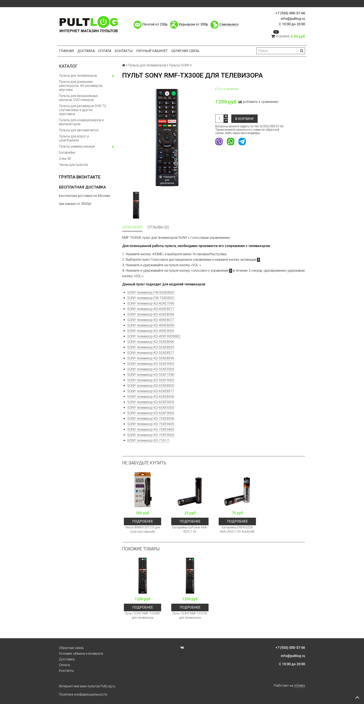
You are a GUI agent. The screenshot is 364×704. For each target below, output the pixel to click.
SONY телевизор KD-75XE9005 (150, 424)
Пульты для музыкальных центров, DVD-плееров (78, 98)
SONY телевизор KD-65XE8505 (150, 386)
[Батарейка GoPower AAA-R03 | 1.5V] (190, 489)
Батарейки (67, 152)
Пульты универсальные (77, 146)
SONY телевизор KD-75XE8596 (150, 418)
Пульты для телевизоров (78, 76)
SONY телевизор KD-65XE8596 (150, 397)
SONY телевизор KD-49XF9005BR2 (153, 336)
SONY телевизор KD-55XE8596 (150, 358)
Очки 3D (65, 159)
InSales (299, 686)
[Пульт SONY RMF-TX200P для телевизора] (142, 575)
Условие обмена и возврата (81, 654)
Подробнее (142, 521)
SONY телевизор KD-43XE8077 (150, 309)
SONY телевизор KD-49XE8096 (150, 325)
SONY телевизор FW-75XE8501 (151, 298)
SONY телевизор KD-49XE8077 (150, 320)
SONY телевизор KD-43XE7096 (150, 303)
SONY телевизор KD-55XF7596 (150, 375)
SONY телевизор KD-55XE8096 (150, 342)
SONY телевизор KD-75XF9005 (150, 435)
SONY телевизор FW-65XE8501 (151, 292)
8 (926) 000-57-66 (272, 126)
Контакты (124, 51)
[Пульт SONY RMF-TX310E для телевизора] (190, 575)
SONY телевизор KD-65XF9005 (150, 413)
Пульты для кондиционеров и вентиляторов (81, 122)
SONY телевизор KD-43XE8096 (150, 314)
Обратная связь (185, 51)
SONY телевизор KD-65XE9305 (150, 408)
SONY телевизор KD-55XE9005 (150, 364)
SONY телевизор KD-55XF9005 (150, 380)
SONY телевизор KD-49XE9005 (150, 331)
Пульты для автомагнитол (79, 130)
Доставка (86, 51)
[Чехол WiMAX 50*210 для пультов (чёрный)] (142, 489)
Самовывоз (229, 24)
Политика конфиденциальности (83, 694)
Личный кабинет (152, 51)
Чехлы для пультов (73, 165)
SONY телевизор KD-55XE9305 (150, 369)
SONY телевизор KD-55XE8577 (150, 353)
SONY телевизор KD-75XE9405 (150, 429)
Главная (66, 51)
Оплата (104, 51)
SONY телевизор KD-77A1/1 (148, 440)
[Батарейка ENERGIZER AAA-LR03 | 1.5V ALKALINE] (237, 489)
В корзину (244, 119)
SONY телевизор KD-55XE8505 (150, 347)
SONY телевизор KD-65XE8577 (150, 391)
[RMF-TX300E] (136, 205)
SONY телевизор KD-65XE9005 (150, 402)
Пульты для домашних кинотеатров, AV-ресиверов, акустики (81, 86)
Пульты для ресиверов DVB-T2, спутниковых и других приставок (83, 110)
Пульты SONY (179, 65)
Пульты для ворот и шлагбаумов (74, 138)
